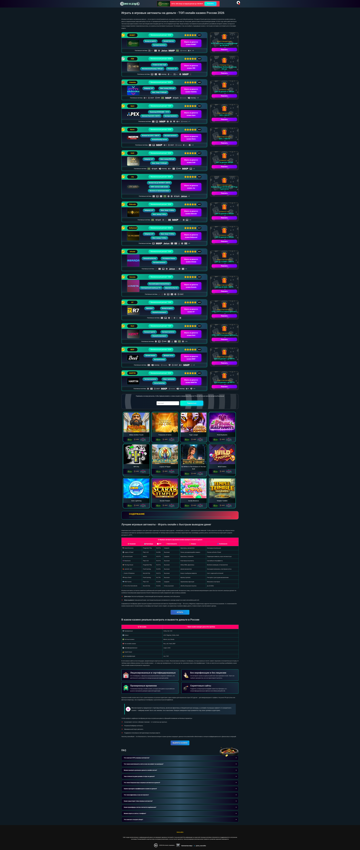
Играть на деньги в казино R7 (191, 310)
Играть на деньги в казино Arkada (191, 260)
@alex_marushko (201, 845)
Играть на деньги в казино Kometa (191, 286)
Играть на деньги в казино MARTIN (191, 381)
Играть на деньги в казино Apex (191, 114)
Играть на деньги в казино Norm (191, 138)
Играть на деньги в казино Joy (191, 187)
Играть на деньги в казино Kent (191, 334)
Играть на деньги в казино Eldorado (191, 212)
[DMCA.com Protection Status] (178, 845)
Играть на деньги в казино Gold (191, 161)
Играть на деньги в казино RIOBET (191, 43)
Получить (210, 4)
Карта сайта (180, 832)
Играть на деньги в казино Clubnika (191, 90)
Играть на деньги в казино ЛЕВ (191, 67)
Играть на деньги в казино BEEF (191, 358)
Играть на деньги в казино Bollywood (191, 236)
